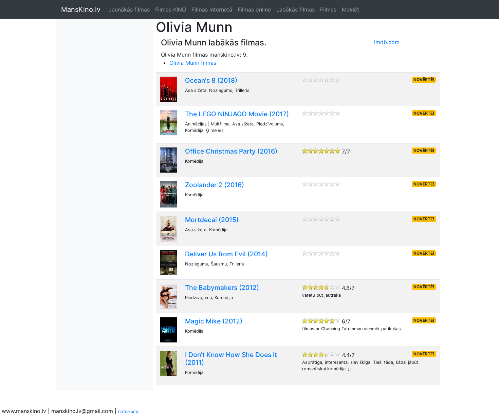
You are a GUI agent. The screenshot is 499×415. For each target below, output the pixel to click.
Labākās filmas (295, 9)
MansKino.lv (80, 9)
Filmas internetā (211, 9)
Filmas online (254, 9)
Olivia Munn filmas (192, 62)
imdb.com (387, 42)
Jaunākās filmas (129, 9)
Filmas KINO (170, 9)
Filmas (328, 9)
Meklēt (350, 9)
